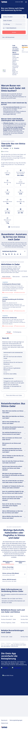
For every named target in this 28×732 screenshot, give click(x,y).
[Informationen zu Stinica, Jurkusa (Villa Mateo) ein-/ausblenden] (25, 574)
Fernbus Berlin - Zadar (7, 616)
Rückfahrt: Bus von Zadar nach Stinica (12, 598)
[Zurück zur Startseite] (4, 2)
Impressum (4, 720)
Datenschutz (4, 723)
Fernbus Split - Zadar (6, 636)
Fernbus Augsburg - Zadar (8, 622)
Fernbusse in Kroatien (19, 643)
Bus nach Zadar (5, 645)
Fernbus (8, 643)
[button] (8, 24)
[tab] (6, 276)
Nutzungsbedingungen (16, 720)
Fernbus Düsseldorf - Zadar (8, 619)
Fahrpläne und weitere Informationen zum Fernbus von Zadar (13, 601)
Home (2, 643)
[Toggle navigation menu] (26, 2)
